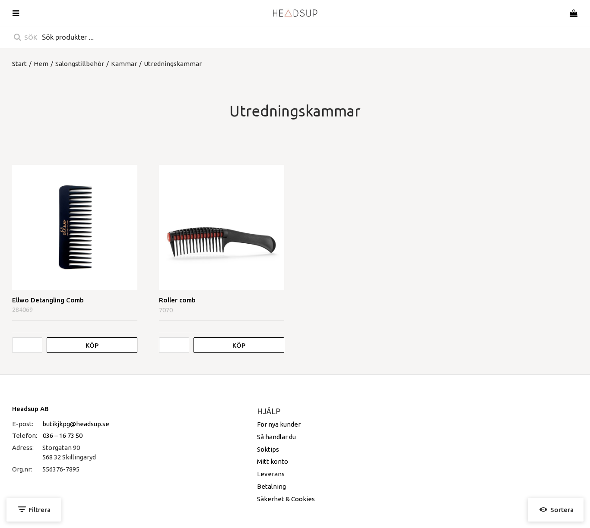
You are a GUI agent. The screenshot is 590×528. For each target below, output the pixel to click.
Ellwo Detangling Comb (48, 300)
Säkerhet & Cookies (286, 499)
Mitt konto (272, 461)
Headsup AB (30, 408)
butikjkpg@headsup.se (75, 423)
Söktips (268, 449)
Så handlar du (276, 436)
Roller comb (177, 300)
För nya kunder (279, 424)
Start (19, 63)
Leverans (271, 474)
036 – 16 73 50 (62, 435)
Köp (92, 345)
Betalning (271, 486)
